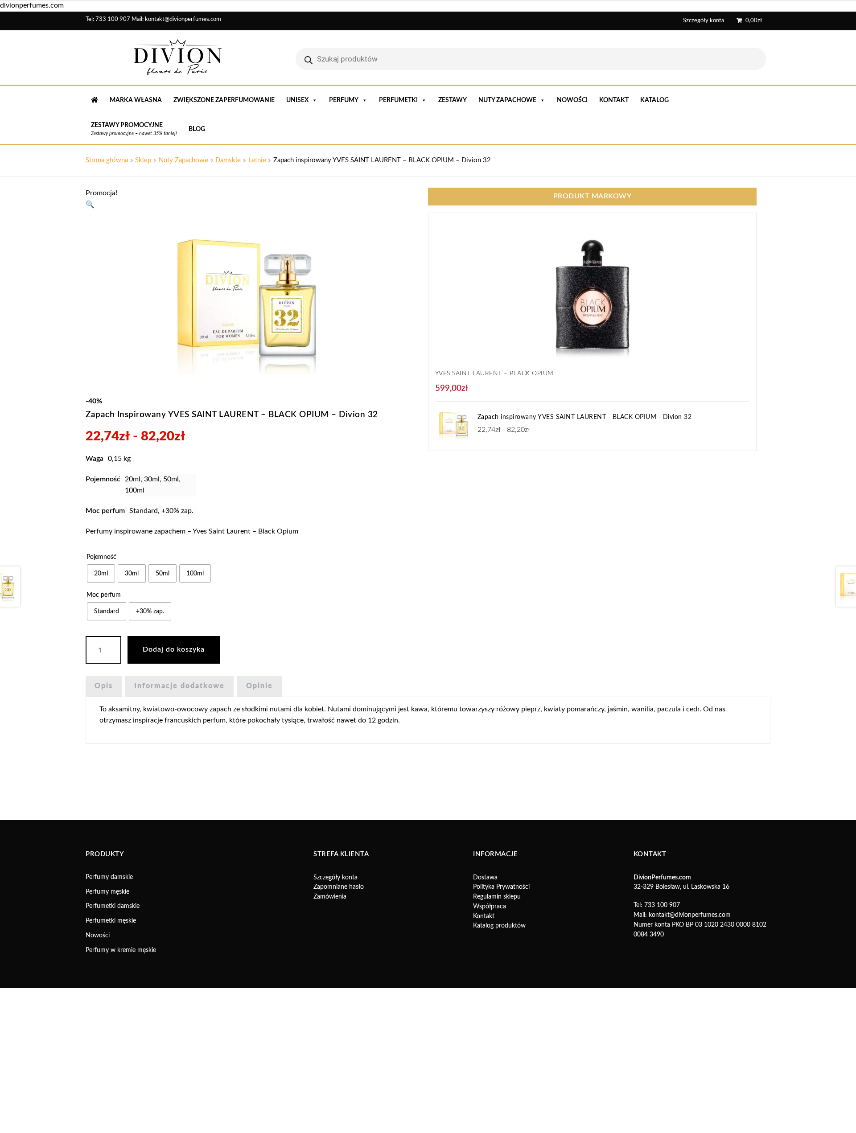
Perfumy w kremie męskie (121, 950)
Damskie (228, 160)
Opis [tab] (104, 686)
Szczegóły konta (703, 21)
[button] (90, 204)
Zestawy (452, 100)
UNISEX (297, 100)
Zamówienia (329, 897)
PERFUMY (343, 100)
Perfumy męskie (107, 892)
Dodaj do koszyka (174, 649)
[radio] (101, 573)
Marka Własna (136, 100)
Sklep (143, 160)
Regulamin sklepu (497, 897)
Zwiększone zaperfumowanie (224, 100)
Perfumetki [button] (398, 100)
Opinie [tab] (259, 686)
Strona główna (107, 160)
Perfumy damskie (109, 877)
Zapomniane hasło (338, 887)
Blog (197, 129)
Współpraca (489, 906)
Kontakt (614, 100)
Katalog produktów (499, 926)
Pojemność (101, 557)
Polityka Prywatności (501, 887)
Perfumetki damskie (113, 906)
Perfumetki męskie (111, 921)
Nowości (572, 100)
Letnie (257, 160)
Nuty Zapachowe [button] (507, 100)
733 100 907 (112, 19)
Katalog (654, 100)
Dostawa (485, 877)
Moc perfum (103, 595)
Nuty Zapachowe (183, 160)
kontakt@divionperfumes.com (183, 19)
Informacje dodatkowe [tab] (179, 686)
